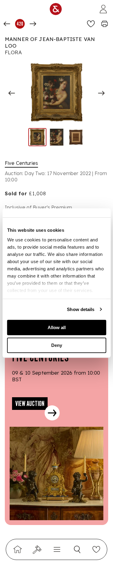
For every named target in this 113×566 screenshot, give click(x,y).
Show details (80, 309)
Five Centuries (21, 163)
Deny (56, 345)
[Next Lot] (33, 23)
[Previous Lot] (7, 23)
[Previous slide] (11, 93)
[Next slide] (101, 93)
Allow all (57, 327)
